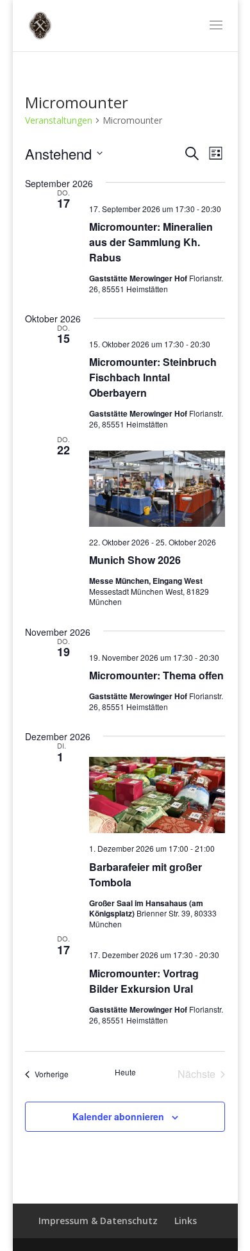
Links (185, 1220)
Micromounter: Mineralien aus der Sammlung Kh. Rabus (151, 242)
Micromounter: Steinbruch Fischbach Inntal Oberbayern (153, 377)
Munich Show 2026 (135, 559)
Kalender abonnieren (118, 1116)
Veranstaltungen (58, 120)
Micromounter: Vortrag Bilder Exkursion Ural (144, 981)
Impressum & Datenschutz (98, 1220)
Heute (125, 1072)
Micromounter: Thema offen (156, 675)
